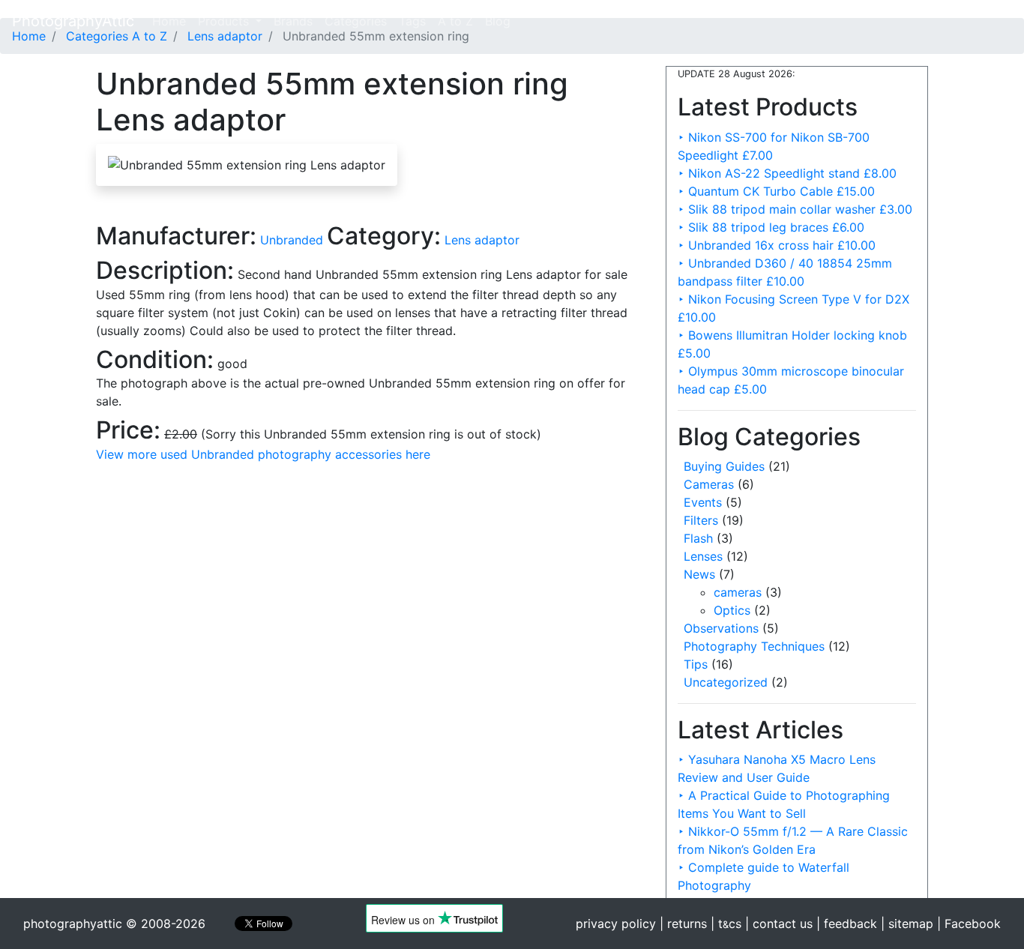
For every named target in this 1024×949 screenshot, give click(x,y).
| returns (683, 923)
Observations (721, 628)
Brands (293, 20)
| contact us (779, 923)
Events (703, 502)
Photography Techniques (754, 646)
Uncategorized (726, 682)
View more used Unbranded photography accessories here (263, 454)
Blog (498, 20)
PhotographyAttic (73, 21)
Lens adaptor (482, 239)
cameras (738, 592)
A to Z (455, 20)
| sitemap (907, 923)
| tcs (726, 923)
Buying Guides (724, 466)
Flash (698, 538)
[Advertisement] (369, 568)
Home (172, 20)
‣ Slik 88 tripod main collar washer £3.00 (795, 209)
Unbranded (293, 239)
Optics (732, 610)
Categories (356, 20)
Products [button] (225, 20)
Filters (701, 520)
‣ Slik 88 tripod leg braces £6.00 (771, 227)
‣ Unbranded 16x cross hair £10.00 (777, 245)
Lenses (703, 556)
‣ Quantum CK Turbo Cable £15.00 (776, 191)
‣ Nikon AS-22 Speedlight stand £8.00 (787, 173)
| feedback (846, 923)
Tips (696, 664)
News (699, 574)
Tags (412, 20)
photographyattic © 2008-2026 (114, 923)
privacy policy (616, 923)
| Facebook (969, 923)
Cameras (709, 484)
